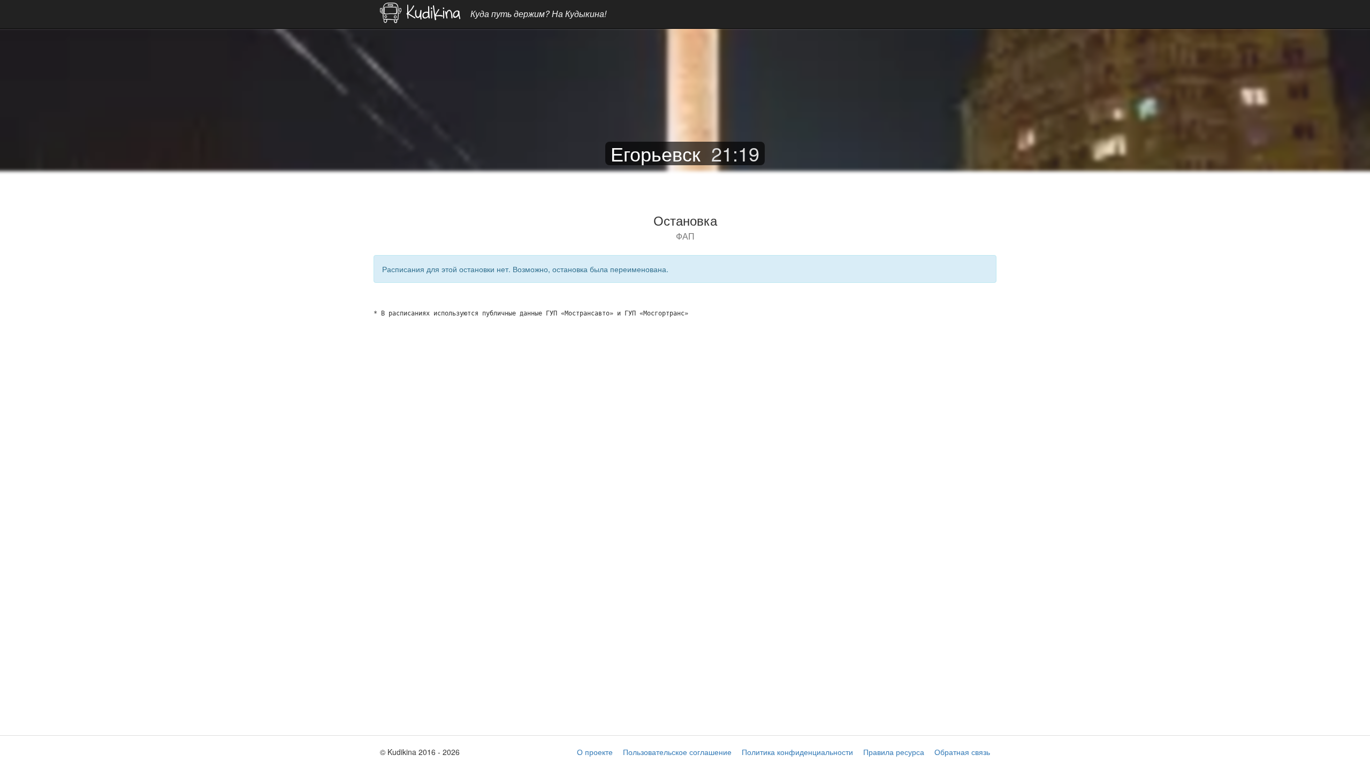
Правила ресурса (893, 751)
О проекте (595, 751)
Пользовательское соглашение (677, 751)
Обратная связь (962, 751)
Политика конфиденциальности (797, 751)
